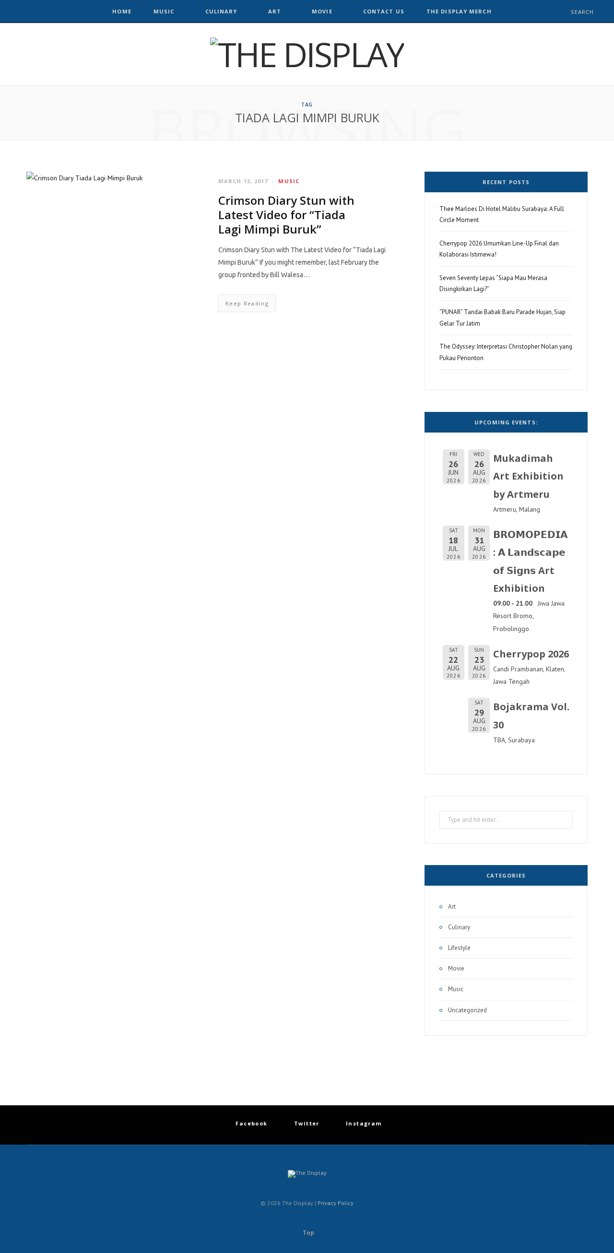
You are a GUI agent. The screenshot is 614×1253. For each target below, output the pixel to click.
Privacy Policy (336, 1202)
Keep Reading (247, 303)
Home (121, 11)
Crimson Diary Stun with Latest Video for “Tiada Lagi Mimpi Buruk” (286, 214)
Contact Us (383, 11)
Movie (322, 11)
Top (307, 1233)
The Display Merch (459, 11)
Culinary (221, 11)
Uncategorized (467, 1010)
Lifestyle (459, 948)
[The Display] (307, 54)
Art (274, 11)
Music (164, 11)
